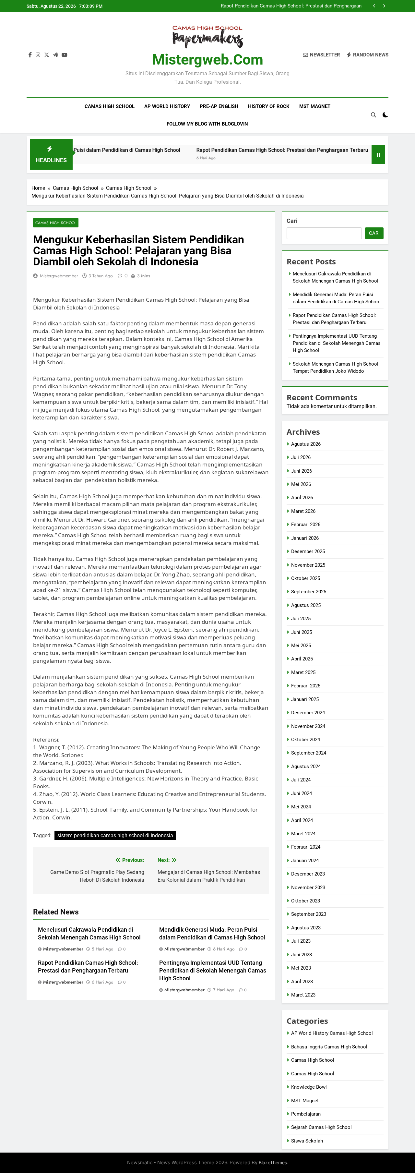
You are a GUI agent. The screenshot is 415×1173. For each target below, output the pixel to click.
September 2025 (308, 592)
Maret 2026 (303, 511)
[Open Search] (373, 114)
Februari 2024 (305, 847)
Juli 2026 (301, 457)
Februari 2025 (305, 686)
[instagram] (38, 55)
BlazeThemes (273, 1162)
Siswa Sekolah (307, 1141)
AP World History (167, 106)
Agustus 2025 (306, 605)
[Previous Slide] (374, 6)
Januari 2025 (305, 699)
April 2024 (302, 820)
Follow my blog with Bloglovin (207, 124)
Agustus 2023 (306, 928)
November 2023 (308, 887)
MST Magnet (314, 106)
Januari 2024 (305, 861)
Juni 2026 (301, 471)
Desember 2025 (308, 551)
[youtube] (64, 55)
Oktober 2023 (305, 901)
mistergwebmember (59, 275)
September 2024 (308, 753)
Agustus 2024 (306, 766)
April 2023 (302, 982)
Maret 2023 (303, 995)
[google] (55, 55)
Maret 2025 (303, 672)
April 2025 (302, 659)
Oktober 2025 (305, 578)
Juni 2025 (301, 632)
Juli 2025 (301, 619)
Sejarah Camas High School (321, 1127)
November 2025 (308, 565)
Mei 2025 (301, 645)
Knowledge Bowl (309, 1087)
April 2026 (302, 498)
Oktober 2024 (305, 740)
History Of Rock (269, 106)
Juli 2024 (301, 780)
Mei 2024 (301, 807)
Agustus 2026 (306, 444)
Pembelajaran (306, 1114)
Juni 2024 (301, 793)
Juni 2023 (301, 955)
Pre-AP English (219, 106)
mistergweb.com (207, 59)
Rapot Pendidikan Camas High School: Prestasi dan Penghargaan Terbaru (291, 6)
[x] (46, 55)
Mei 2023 (301, 968)
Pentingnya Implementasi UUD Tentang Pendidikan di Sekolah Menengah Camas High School (212, 971)
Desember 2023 (308, 874)
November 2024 (308, 726)
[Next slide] (384, 6)
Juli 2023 (301, 941)
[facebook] (30, 55)
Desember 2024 (308, 713)
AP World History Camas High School (332, 1033)
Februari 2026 (305, 524)
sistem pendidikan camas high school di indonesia (115, 835)
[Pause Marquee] (378, 154)
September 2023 (308, 914)
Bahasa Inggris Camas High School (329, 1047)
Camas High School (110, 106)
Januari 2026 (305, 538)
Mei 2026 (301, 484)
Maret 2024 (303, 834)
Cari (292, 220)
